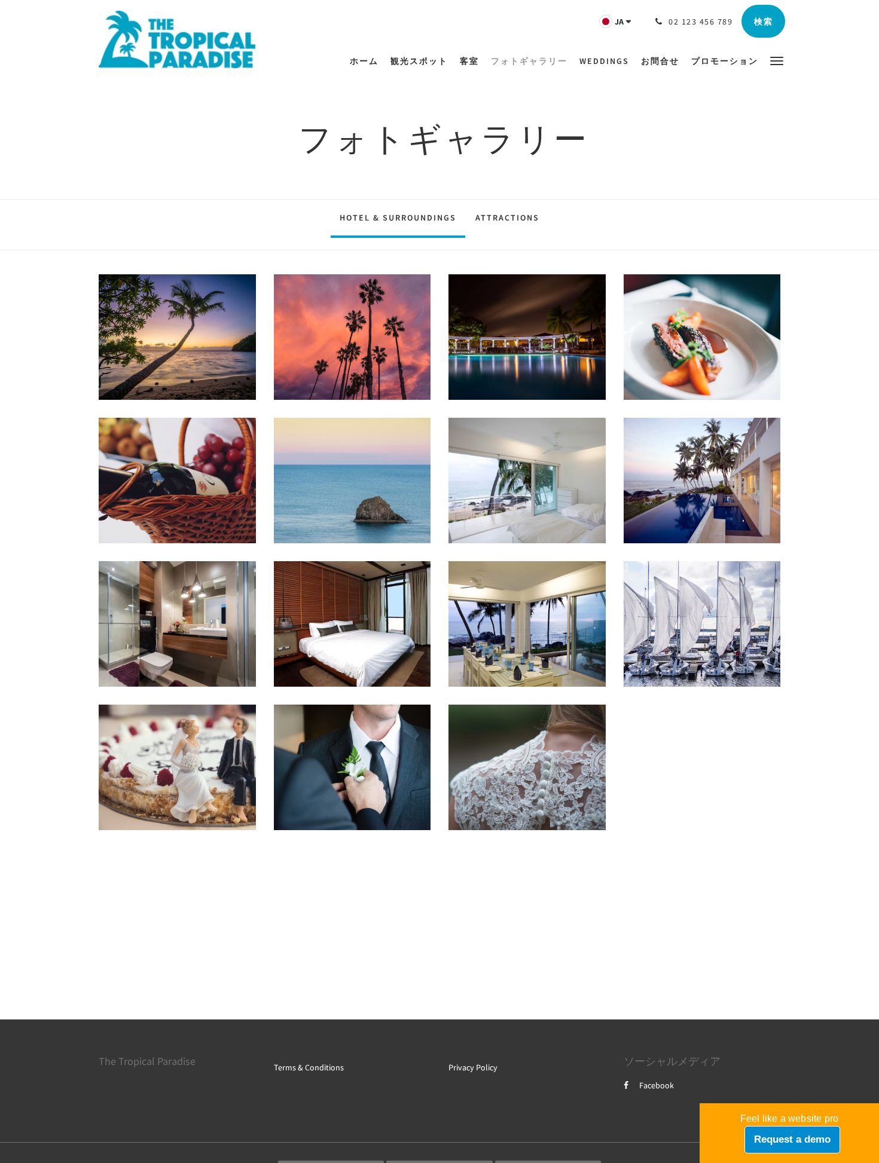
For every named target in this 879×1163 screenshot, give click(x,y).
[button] (776, 60)
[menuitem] (367, 61)
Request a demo (792, 1139)
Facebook (656, 1085)
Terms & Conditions (309, 1067)
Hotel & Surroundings (398, 217)
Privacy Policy (473, 1067)
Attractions (507, 217)
